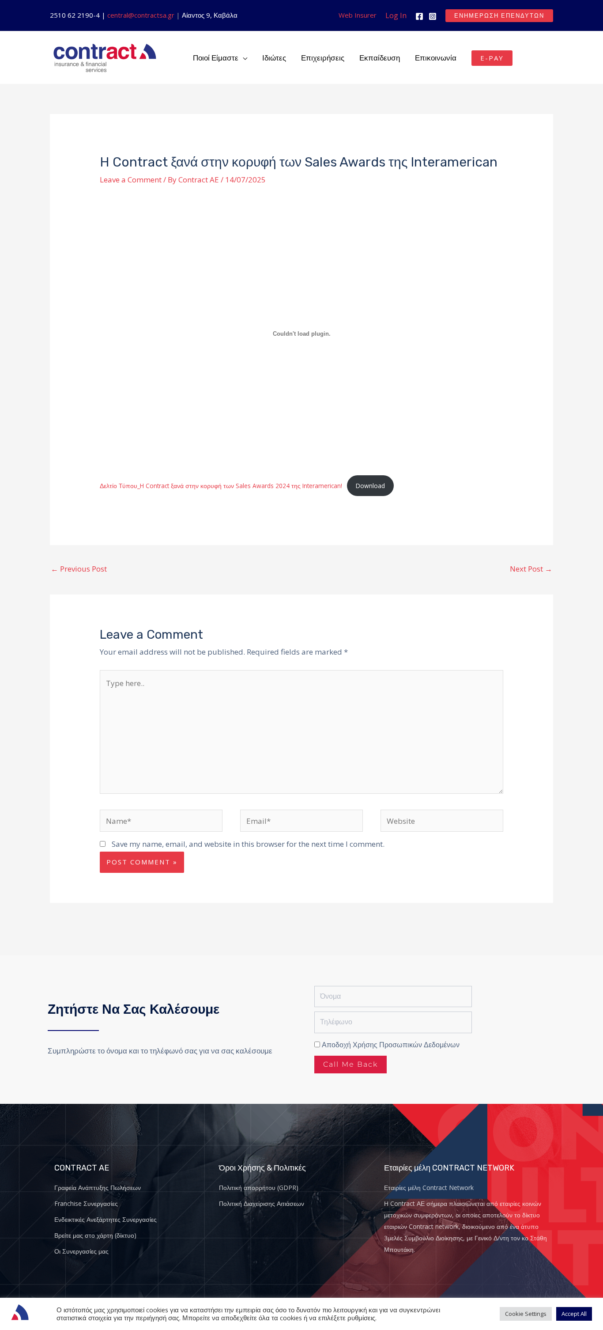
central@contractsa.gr (140, 15)
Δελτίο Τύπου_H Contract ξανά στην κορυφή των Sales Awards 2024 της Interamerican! (221, 485)
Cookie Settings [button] (525, 1314)
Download (370, 485)
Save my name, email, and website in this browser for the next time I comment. (248, 844)
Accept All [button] (574, 1314)
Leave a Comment (131, 179)
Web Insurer (358, 15)
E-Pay (492, 57)
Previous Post (79, 569)
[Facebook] (419, 16)
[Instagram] (433, 16)
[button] (499, 15)
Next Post (531, 569)
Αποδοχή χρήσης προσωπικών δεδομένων (391, 1045)
